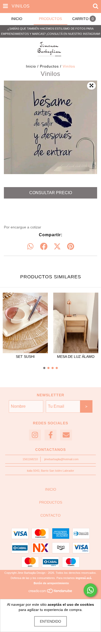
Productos (49, 66)
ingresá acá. (84, 578)
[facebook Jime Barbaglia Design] (50, 435)
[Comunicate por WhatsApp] (90, 590)
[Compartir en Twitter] (57, 247)
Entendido (50, 621)
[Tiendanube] (50, 592)
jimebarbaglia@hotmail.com (61, 459)
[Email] (66, 435)
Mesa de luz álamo (76, 356)
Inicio (31, 66)
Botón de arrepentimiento (51, 583)
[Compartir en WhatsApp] (30, 246)
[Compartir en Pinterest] (70, 247)
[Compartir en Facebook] (43, 247)
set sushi (25, 356)
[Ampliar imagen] (91, 86)
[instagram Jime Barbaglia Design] (35, 435)
